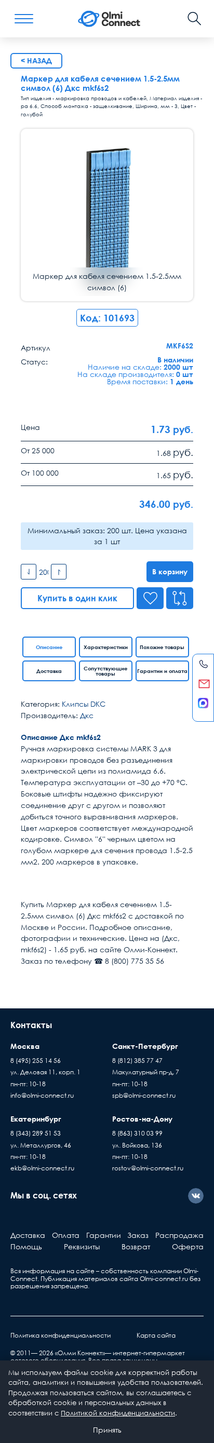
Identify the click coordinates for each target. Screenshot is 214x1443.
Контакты (31, 1025)
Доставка (49, 671)
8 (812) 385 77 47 (137, 1060)
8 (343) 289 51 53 (35, 1133)
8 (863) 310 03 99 (137, 1133)
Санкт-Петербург (145, 1046)
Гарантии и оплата (162, 671)
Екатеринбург (35, 1118)
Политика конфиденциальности (60, 1335)
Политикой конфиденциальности (118, 1413)
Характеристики (106, 647)
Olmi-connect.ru (164, 1279)
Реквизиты (82, 1246)
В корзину (170, 571)
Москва (24, 1046)
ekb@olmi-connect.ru (42, 1168)
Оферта (188, 1246)
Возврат (136, 1246)
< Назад (36, 60)
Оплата (65, 1235)
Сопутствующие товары (105, 671)
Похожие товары (162, 647)
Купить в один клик (77, 598)
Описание (49, 647)
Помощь (26, 1246)
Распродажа (179, 1235)
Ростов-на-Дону (142, 1118)
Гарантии (103, 1235)
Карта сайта (156, 1335)
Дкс (86, 715)
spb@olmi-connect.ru (144, 1095)
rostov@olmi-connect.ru (147, 1168)
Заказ (138, 1235)
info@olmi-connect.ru (42, 1095)
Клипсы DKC (83, 703)
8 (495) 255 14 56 (35, 1060)
